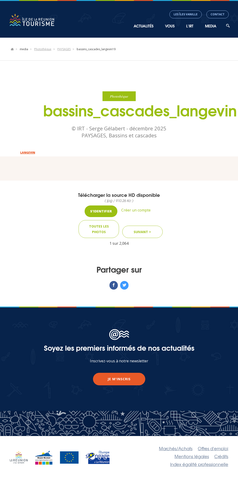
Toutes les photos (99, 229)
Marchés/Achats (175, 448)
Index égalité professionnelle (199, 464)
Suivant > (142, 232)
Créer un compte (136, 210)
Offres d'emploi (213, 448)
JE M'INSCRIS (119, 379)
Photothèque (42, 49)
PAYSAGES (64, 49)
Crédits (221, 456)
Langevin (27, 153)
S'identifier (101, 211)
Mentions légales (192, 456)
